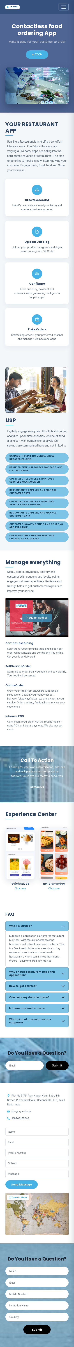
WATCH (37, 54)
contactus (37, 786)
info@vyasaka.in (21, 1111)
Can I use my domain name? (29, 997)
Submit (57, 1065)
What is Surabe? (20, 926)
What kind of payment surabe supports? (30, 1021)
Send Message (21, 1184)
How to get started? (23, 986)
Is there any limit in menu (27, 1008)
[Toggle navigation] (64, 7)
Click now (20, 888)
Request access (37, 617)
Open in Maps (19, 1197)
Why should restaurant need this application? (32, 973)
